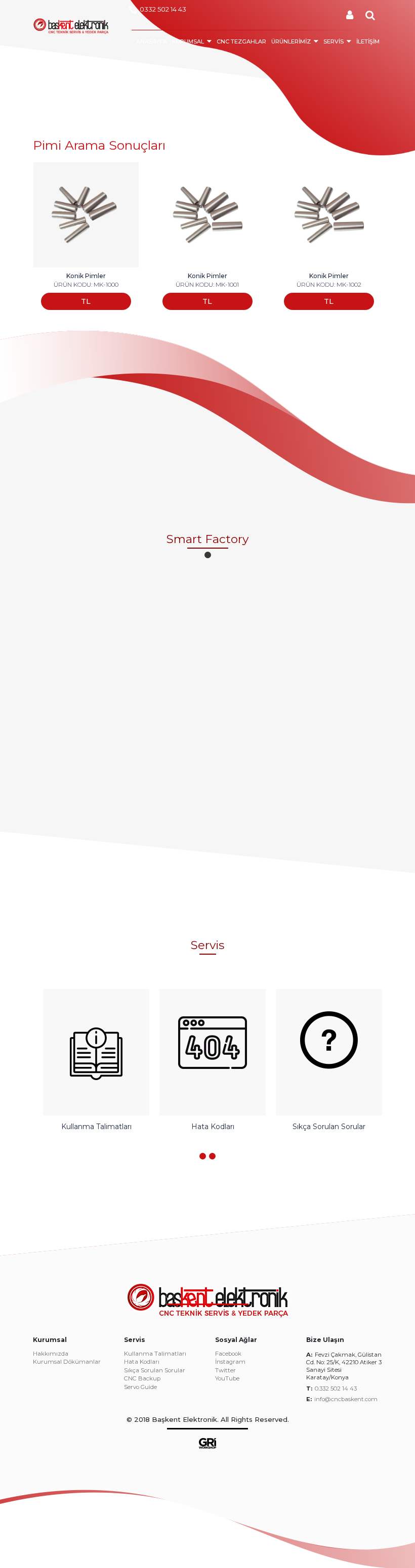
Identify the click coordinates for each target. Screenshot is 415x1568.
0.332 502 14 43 (336, 1388)
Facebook (228, 1354)
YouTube (227, 1379)
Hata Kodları (141, 1362)
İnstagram (230, 1362)
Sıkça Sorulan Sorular (154, 1371)
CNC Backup (142, 1379)
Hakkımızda (50, 1354)
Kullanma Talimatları (155, 1354)
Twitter (225, 1371)
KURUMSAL (188, 41)
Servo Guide (140, 1387)
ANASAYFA (151, 41)
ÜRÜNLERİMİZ (291, 41)
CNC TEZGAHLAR (241, 41)
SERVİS (333, 41)
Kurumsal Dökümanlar (67, 1362)
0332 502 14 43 (163, 9)
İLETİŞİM (368, 41)
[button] (207, 555)
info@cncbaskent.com (346, 1399)
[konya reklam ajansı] (207, 1443)
